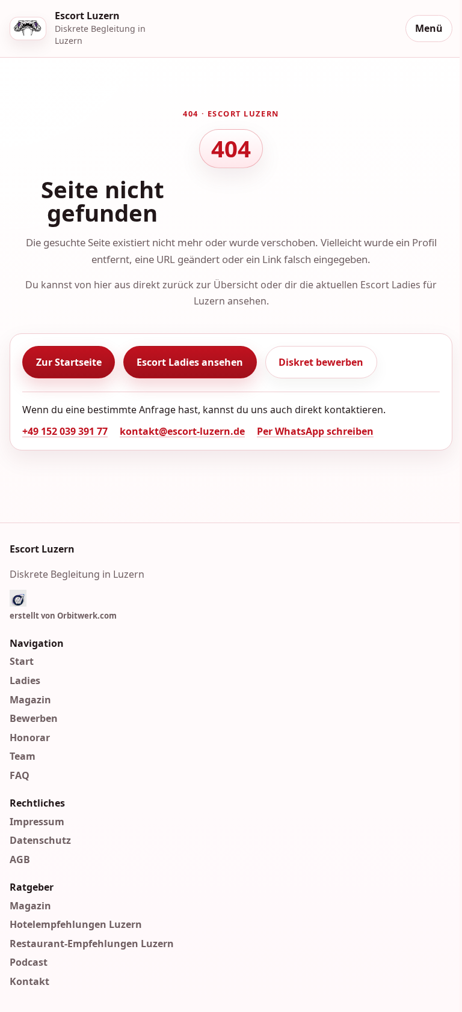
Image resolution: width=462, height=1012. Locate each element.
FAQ (19, 775)
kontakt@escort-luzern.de (182, 431)
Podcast (29, 962)
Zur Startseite (69, 362)
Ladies (25, 680)
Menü (429, 28)
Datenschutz (40, 840)
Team (22, 756)
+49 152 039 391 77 (65, 431)
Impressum (37, 821)
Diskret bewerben (321, 362)
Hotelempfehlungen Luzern (76, 924)
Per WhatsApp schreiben (315, 431)
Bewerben (34, 718)
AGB (20, 859)
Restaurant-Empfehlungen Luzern (92, 943)
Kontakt (29, 981)
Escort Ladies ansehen (190, 362)
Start (22, 661)
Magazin (30, 699)
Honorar (30, 737)
